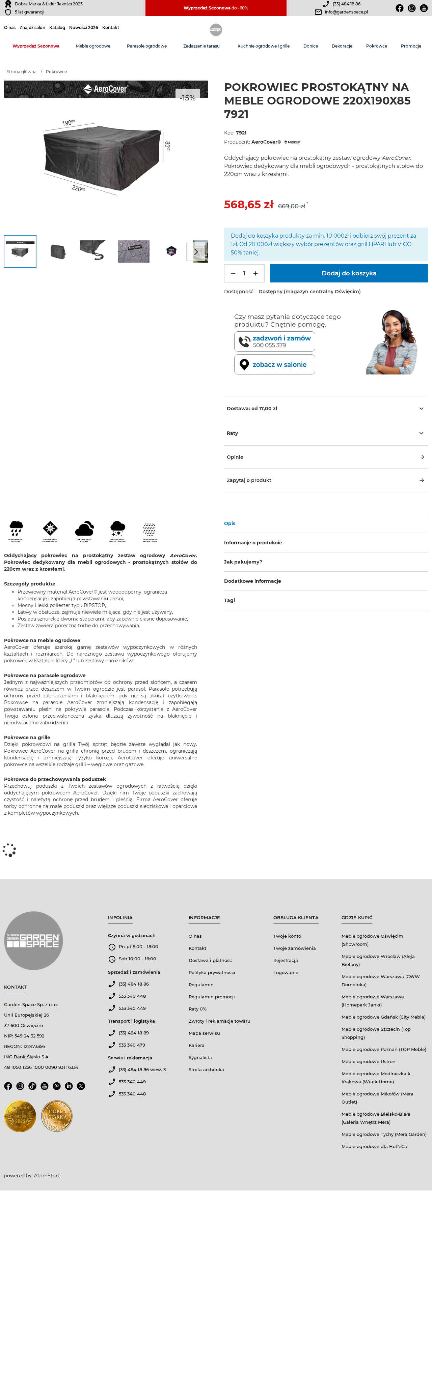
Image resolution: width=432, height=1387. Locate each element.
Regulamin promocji (212, 996)
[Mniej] (233, 273)
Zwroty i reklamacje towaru (219, 1021)
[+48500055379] (298, 341)
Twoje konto (287, 936)
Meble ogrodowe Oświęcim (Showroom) (372, 940)
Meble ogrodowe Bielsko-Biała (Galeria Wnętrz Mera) (376, 1118)
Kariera (197, 1045)
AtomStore (47, 1176)
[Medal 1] (20, 1118)
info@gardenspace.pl (346, 11)
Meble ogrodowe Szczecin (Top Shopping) (376, 1033)
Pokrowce (376, 46)
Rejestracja (285, 960)
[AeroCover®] (291, 142)
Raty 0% (198, 1009)
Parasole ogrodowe (147, 46)
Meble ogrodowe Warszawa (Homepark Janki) (373, 1000)
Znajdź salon (32, 28)
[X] (81, 1088)
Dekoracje (342, 46)
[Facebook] (400, 8)
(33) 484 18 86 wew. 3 (142, 1069)
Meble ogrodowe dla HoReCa (374, 1146)
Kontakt (110, 28)
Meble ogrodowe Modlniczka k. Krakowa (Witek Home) (376, 1077)
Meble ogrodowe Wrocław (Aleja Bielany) (378, 960)
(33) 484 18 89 (134, 1032)
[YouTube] (44, 1088)
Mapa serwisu (204, 1033)
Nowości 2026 (83, 28)
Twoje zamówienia (294, 948)
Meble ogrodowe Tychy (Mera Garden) (384, 1134)
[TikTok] (32, 1088)
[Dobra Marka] (8, 4)
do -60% (216, 7)
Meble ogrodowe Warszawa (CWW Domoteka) (381, 980)
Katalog (57, 28)
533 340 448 (132, 996)
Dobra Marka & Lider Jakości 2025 (49, 3)
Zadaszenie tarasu (201, 46)
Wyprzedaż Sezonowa (35, 46)
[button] (326, 457)
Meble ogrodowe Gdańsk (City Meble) (384, 1017)
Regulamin (201, 984)
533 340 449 (132, 1008)
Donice (310, 46)
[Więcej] (255, 273)
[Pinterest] (57, 1088)
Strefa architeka (206, 1069)
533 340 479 (132, 1045)
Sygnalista (200, 1057)
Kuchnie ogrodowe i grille (264, 46)
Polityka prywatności (212, 972)
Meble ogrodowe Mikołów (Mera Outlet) (377, 1098)
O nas (10, 28)
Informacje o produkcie (253, 543)
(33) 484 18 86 (346, 3)
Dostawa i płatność (210, 960)
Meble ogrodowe (93, 46)
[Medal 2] (57, 1118)
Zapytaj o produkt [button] (249, 480)
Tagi (229, 600)
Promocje (411, 46)
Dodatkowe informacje (252, 581)
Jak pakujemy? (243, 562)
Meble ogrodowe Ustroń (369, 1061)
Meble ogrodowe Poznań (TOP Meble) (384, 1049)
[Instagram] (412, 8)
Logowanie (285, 972)
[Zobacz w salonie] (298, 364)
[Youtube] (424, 8)
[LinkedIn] (69, 1088)
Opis (229, 523)
